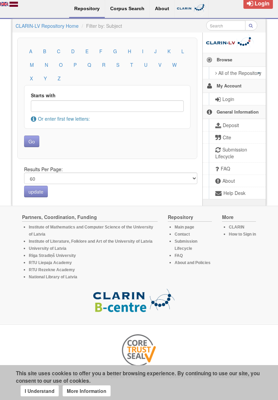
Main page (184, 227)
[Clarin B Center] (134, 302)
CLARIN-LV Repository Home (47, 25)
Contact (182, 234)
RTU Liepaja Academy (50, 262)
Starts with (43, 95)
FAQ (179, 255)
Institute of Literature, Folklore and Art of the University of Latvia (91, 241)
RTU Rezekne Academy (52, 269)
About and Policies (193, 262)
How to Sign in (242, 234)
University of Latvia (47, 248)
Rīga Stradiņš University (52, 255)
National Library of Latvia (53, 277)
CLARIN (236, 227)
